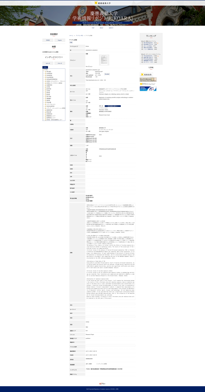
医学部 (48, 94)
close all (60, 63)
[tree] (53, 95)
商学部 (48, 92)
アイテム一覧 (79, 35)
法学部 (48, 90)
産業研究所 (49, 110)
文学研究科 (49, 73)
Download (107, 74)
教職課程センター (51, 116)
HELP (101, 28)
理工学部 (49, 96)
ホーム (71, 35)
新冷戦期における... (149, 44)
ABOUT (111, 28)
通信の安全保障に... (149, 47)
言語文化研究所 (50, 106)
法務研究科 (49, 85)
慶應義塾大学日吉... (149, 60)
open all (48, 63)
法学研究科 (49, 75)
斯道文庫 (49, 112)
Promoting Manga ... (149, 59)
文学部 (48, 87)
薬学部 (48, 100)
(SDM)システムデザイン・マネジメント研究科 (58, 81)
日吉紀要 (49, 102)
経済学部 (49, 89)
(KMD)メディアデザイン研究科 (54, 83)
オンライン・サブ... (149, 62)
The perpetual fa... (148, 56)
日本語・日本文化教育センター (54, 119)
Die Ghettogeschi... (148, 43)
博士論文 (49, 71)
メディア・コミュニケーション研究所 (56, 108)
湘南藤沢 (49, 98)
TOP (93, 28)
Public (45, 67)
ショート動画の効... (149, 49)
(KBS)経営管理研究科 (52, 79)
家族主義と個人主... (149, 57)
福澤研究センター (51, 117)
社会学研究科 (50, 77)
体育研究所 (49, 114)
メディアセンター (51, 104)
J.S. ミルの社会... (148, 46)
